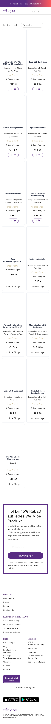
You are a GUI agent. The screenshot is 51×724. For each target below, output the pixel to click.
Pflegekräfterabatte (11, 632)
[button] (11, 679)
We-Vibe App (9, 643)
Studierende (8, 610)
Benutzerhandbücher (12, 624)
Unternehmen (9, 598)
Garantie (7, 662)
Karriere (6, 606)
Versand (6, 666)
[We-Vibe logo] (9, 11)
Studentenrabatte (10, 628)
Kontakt (6, 670)
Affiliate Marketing (11, 620)
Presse (6, 602)
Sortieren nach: (10, 25)
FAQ (5, 646)
